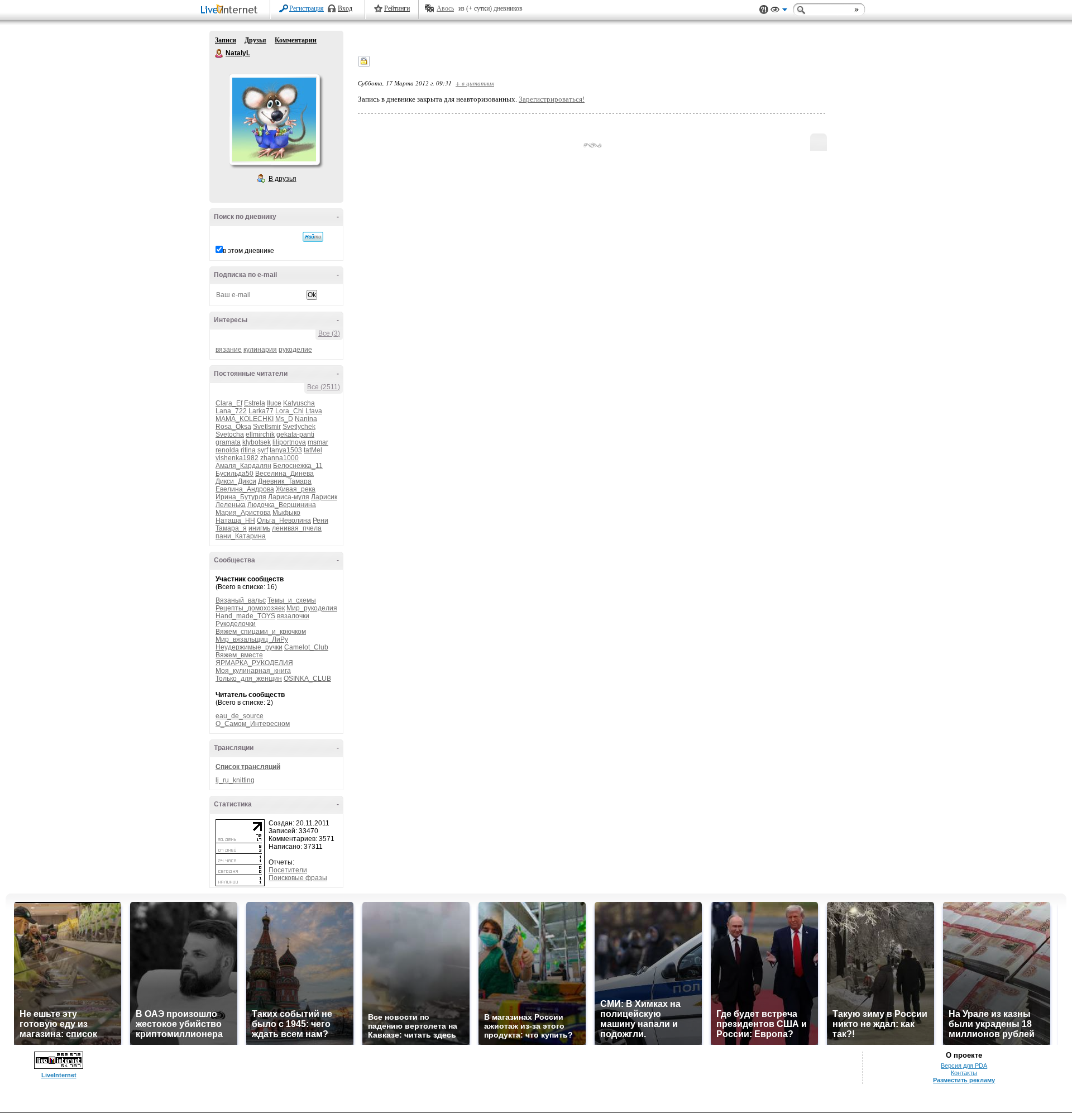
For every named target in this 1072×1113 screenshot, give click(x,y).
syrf (262, 450)
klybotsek (256, 442)
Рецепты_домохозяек (250, 608)
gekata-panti (295, 434)
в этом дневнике (248, 251)
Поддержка (763, 10)
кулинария (260, 350)
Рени (320, 520)
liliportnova (289, 442)
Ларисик (324, 497)
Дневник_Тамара (285, 481)
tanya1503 (286, 450)
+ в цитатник (475, 83)
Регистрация (306, 8)
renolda (227, 450)
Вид (778, 11)
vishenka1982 (237, 458)
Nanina (306, 419)
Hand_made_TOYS (245, 616)
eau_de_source (240, 716)
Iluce (274, 403)
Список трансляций (248, 767)
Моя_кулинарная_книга (253, 671)
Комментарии (296, 40)
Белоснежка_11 (298, 466)
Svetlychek (299, 427)
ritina (248, 450)
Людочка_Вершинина (281, 505)
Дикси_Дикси (236, 481)
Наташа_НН (235, 520)
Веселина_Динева (284, 473)
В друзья (282, 179)
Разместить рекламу (964, 1080)
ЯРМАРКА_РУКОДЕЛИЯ (254, 663)
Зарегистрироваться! (552, 99)
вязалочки (293, 616)
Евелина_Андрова (245, 489)
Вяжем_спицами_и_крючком (261, 632)
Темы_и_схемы (291, 600)
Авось (445, 8)
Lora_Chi (289, 411)
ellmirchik (260, 434)
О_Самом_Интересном (253, 724)
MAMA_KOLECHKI (245, 419)
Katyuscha (299, 403)
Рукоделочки (236, 624)
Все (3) (329, 333)
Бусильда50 (234, 473)
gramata (228, 442)
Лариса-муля (288, 497)
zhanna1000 (279, 458)
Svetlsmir (267, 427)
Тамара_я (231, 528)
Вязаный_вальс (241, 600)
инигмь (259, 528)
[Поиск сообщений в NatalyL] (313, 237)
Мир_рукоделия (311, 608)
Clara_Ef (229, 403)
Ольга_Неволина (284, 520)
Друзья (255, 40)
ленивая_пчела (297, 528)
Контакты (964, 1072)
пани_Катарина (241, 536)
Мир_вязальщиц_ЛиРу (252, 639)
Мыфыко (286, 513)
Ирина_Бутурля (241, 497)
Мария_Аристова (243, 513)
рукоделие (295, 350)
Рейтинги (397, 8)
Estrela (254, 403)
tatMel (313, 450)
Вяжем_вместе (239, 655)
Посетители (288, 870)
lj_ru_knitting (235, 780)
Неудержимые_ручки (249, 647)
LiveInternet (231, 10)
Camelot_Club (306, 647)
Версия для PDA (964, 1065)
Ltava (313, 411)
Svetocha (230, 434)
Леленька (231, 505)
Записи (225, 40)
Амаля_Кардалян (243, 466)
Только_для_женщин (249, 678)
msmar (318, 442)
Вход (345, 8)
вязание (229, 350)
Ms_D (284, 419)
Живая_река (295, 489)
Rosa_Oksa (233, 427)
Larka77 (261, 411)
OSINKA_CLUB (307, 678)
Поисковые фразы (298, 878)
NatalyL (219, 53)
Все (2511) (323, 387)
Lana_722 (231, 411)
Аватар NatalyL (274, 119)
